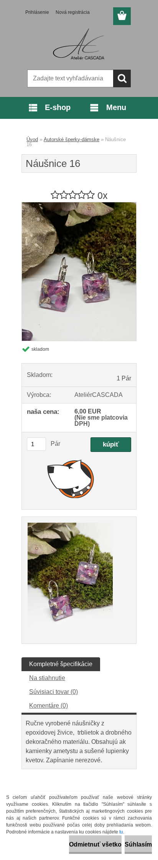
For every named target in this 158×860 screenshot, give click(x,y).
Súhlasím (138, 844)
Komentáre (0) (48, 705)
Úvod (32, 139)
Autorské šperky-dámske (71, 139)
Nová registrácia (73, 12)
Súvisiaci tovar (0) (53, 691)
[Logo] (79, 45)
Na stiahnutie (47, 678)
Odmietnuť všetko (95, 844)
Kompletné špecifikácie (60, 664)
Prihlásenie (37, 12)
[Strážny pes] (71, 478)
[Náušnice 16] (79, 205)
